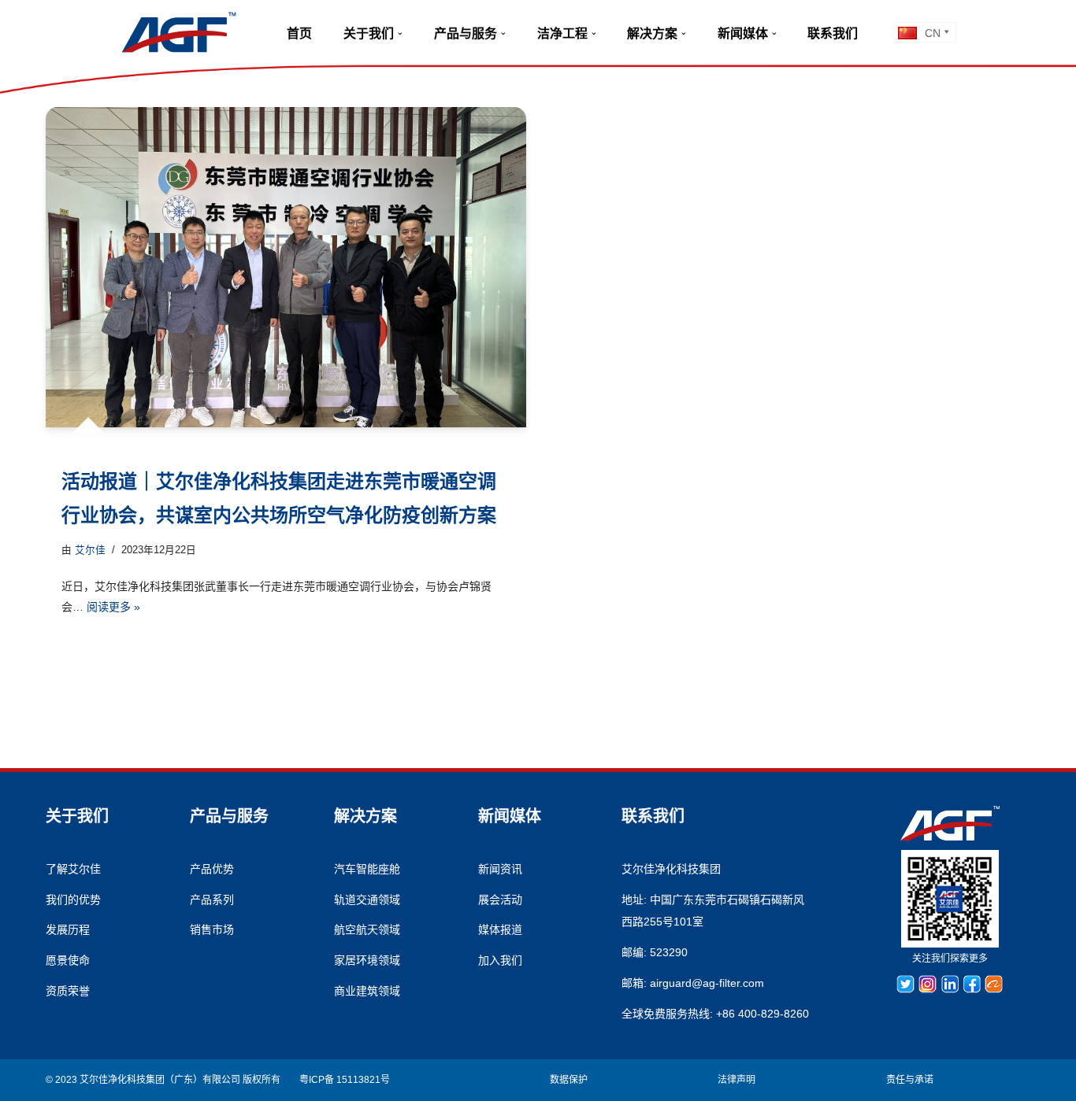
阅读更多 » (113, 606)
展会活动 (500, 899)
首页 (299, 33)
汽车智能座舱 (367, 869)
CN (933, 33)
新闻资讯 (500, 869)
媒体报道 (500, 929)
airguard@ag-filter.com (707, 983)
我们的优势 (73, 899)
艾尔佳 (90, 550)
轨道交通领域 (367, 899)
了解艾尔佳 (73, 869)
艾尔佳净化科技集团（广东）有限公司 (160, 1079)
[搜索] (879, 32)
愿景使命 (68, 960)
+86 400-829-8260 (762, 1013)
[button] (400, 33)
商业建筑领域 (367, 991)
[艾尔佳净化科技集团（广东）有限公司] (179, 32)
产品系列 (212, 899)
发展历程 (68, 929)
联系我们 (832, 33)
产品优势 (212, 869)
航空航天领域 (367, 929)
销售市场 (212, 929)
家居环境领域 (367, 960)
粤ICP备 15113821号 (344, 1079)
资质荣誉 (68, 991)
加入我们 (500, 960)
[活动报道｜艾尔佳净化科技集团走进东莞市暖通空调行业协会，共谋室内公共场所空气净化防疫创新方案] (286, 267)
